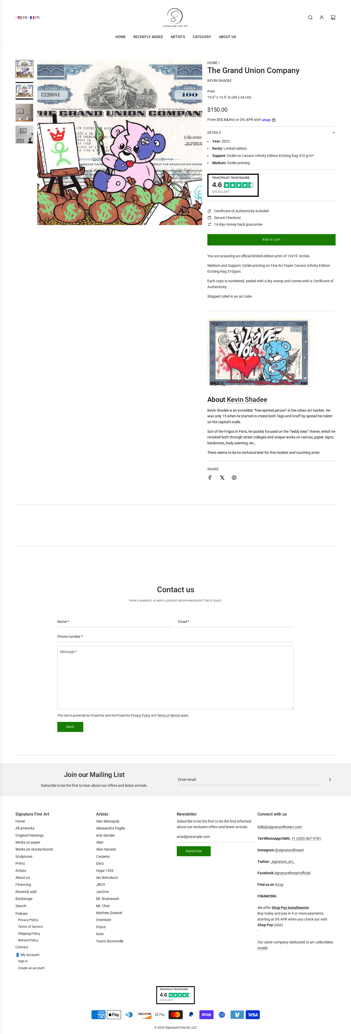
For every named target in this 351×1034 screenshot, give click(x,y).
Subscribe (194, 851)
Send (70, 727)
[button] (44, 142)
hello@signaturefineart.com (279, 827)
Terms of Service (168, 715)
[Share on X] (222, 478)
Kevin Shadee (219, 80)
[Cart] (333, 17)
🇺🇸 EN (22, 17)
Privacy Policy (140, 715)
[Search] (310, 17)
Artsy (279, 884)
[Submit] (330, 779)
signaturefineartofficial (292, 873)
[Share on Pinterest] (234, 478)
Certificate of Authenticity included (241, 211)
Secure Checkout (227, 218)
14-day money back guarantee (238, 224)
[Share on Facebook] (210, 478)
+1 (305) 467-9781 (306, 838)
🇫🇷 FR (35, 17)
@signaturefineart (289, 850)
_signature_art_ (282, 862)
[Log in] (321, 17)
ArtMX (262, 948)
